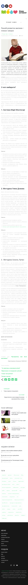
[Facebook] (3, 6)
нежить (4, 493)
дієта (18, 484)
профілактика (5, 506)
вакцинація (5, 478)
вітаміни (4, 481)
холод (3, 515)
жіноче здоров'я (6, 487)
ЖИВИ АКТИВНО (5, 570)
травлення (18, 512)
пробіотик (5, 503)
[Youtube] (10, 6)
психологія (14, 506)
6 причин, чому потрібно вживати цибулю (11, 450)
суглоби (20, 509)
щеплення (10, 515)
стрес (14, 509)
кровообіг (14, 490)
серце (8, 509)
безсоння (16, 475)
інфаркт (23, 515)
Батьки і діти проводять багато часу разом (14, 226)
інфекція (4, 518)
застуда (23, 487)
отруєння (12, 496)
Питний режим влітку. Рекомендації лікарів (12, 460)
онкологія (4, 496)
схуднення (11, 512)
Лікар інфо (5, 34)
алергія (4, 475)
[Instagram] (6, 6)
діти (13, 484)
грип (9, 481)
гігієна (14, 481)
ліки (20, 490)
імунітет (17, 515)
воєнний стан (18, 478)
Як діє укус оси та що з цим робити (10, 455)
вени (11, 478)
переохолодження (7, 499)
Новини (10, 34)
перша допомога (19, 499)
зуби (3, 490)
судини (4, 512)
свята (3, 509)
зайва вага (15, 487)
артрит (10, 475)
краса (8, 490)
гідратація (21, 481)
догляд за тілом (6, 484)
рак (20, 506)
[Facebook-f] (11, 565)
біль (22, 475)
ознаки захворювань (13, 493)
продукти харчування (15, 503)
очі (17, 496)
